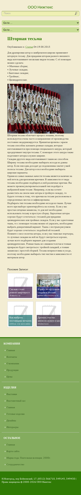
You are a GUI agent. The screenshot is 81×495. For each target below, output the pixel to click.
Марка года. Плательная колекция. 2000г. (29, 457)
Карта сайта (13, 451)
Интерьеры (12, 427)
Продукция (12, 369)
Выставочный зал (16, 400)
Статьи (29, 46)
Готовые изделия (15, 413)
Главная (11, 350)
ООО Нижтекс (44, 481)
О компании (13, 363)
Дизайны (11, 420)
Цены (9, 376)
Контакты (12, 356)
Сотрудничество (15, 464)
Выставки (12, 394)
